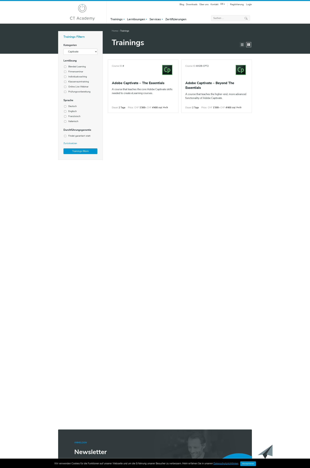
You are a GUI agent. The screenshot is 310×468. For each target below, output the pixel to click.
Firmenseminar (75, 72)
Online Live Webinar (78, 87)
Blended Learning (77, 67)
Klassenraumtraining (78, 82)
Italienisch (73, 121)
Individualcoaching (77, 77)
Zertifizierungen (175, 19)
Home (115, 31)
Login (249, 4)
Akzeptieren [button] (248, 464)
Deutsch (72, 106)
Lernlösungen (136, 19)
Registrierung (237, 4)
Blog (182, 4)
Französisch (74, 116)
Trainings (116, 19)
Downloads (191, 4)
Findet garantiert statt (79, 136)
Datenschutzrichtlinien (225, 463)
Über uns (204, 4)
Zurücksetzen (70, 143)
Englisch (72, 111)
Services (155, 19)
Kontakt (214, 4)
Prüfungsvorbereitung (79, 92)
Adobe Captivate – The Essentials (138, 83)
